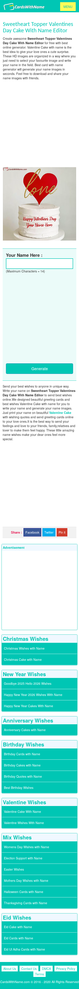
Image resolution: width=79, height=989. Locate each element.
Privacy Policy (65, 968)
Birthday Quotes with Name (23, 776)
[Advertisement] (39, 123)
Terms (39, 974)
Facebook (32, 532)
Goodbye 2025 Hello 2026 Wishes (27, 683)
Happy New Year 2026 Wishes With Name (33, 694)
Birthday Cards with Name (22, 754)
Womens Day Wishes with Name (26, 847)
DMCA (46, 968)
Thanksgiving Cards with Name (25, 903)
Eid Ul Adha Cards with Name (24, 949)
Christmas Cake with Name (23, 659)
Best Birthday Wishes (18, 787)
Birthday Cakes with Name (22, 765)
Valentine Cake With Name (22, 811)
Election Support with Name (23, 858)
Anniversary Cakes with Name (25, 730)
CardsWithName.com (15, 982)
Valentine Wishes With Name (24, 823)
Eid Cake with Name (18, 927)
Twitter (49, 532)
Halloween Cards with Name (23, 891)
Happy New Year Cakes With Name (28, 706)
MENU (67, 6)
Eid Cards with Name (18, 938)
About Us (9, 968)
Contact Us (29, 968)
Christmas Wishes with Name (24, 648)
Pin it (62, 532)
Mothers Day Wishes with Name (26, 880)
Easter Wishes (14, 869)
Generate (39, 368)
